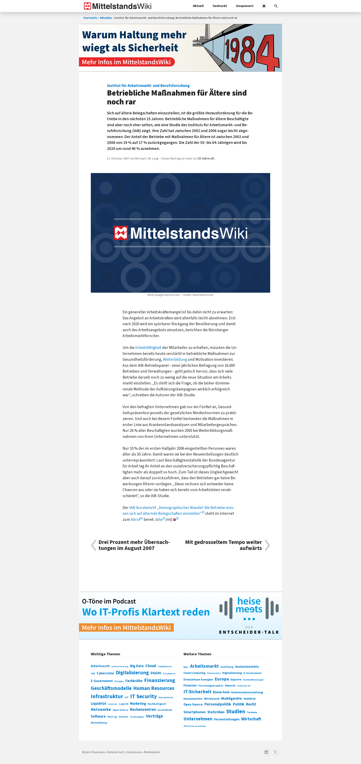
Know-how (221, 692)
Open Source (120, 710)
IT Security (143, 696)
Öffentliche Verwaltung (195, 726)
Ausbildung (227, 667)
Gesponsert (244, 6)
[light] (264, 6)
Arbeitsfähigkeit (148, 347)
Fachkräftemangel (253, 679)
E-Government (102, 681)
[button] (276, 6)
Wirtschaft (251, 719)
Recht (251, 704)
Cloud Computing (195, 673)
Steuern (123, 716)
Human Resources (153, 688)
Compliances (165, 666)
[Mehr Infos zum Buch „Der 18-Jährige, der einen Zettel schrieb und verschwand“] (180, 47)
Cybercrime (105, 673)
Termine (252, 712)
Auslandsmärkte (247, 667)
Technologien (137, 716)
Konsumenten (166, 697)
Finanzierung (159, 680)
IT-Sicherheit (197, 691)
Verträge (154, 716)
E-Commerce (169, 673)
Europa (222, 679)
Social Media (165, 710)
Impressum (134, 752)
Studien (235, 711)
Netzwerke (101, 709)
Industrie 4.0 (243, 685)
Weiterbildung (175, 359)
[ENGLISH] (176, 519)
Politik (238, 704)
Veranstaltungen (227, 719)
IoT (127, 697)
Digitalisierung (132, 672)
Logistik (123, 704)
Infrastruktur (107, 696)
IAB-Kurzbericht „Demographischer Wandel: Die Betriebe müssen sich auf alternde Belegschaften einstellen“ (178, 510)
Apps (186, 666)
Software (98, 716)
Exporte (236, 679)
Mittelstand (211, 699)
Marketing (138, 703)
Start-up (112, 716)
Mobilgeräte (231, 698)
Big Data (137, 666)
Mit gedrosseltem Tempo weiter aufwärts (223, 545)
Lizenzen (112, 704)
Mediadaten (152, 752)
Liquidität (98, 703)
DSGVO (156, 673)
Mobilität (250, 699)
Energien (119, 681)
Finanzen (190, 685)
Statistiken (215, 712)
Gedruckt (220, 6)
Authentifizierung (119, 666)
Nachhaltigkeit (157, 704)
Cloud (150, 666)
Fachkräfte (134, 680)
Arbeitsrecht (100, 666)
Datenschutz (214, 673)
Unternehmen (198, 719)
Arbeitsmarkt (204, 666)
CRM (93, 673)
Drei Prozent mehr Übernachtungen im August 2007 (134, 545)
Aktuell (198, 6)
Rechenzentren (143, 709)
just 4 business (95, 752)
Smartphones (195, 712)
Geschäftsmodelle (111, 688)
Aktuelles (106, 18)
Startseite (90, 18)
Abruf (135, 519)
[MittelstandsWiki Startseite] (117, 6)
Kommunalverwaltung (247, 692)
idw (160, 519)
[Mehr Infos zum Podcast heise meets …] (180, 615)
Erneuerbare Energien (198, 679)
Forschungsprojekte (210, 686)
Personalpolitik (217, 704)
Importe (230, 686)
